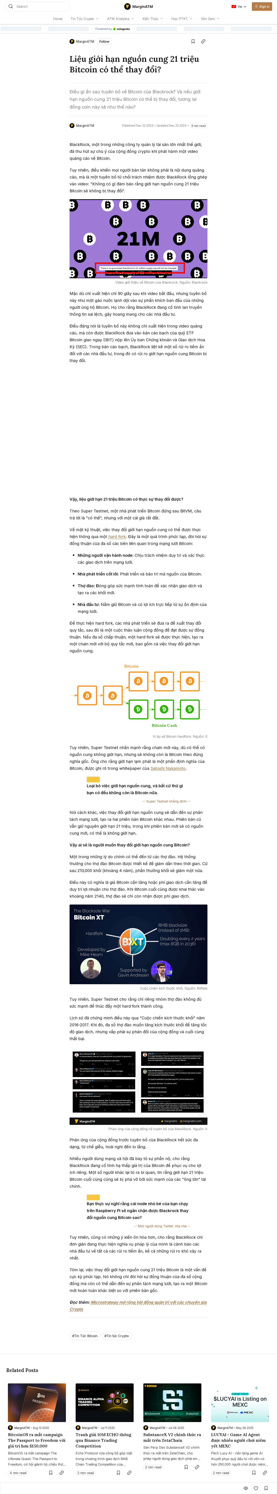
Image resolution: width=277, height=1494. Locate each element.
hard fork (117, 536)
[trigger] (37, 6)
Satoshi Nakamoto (168, 768)
